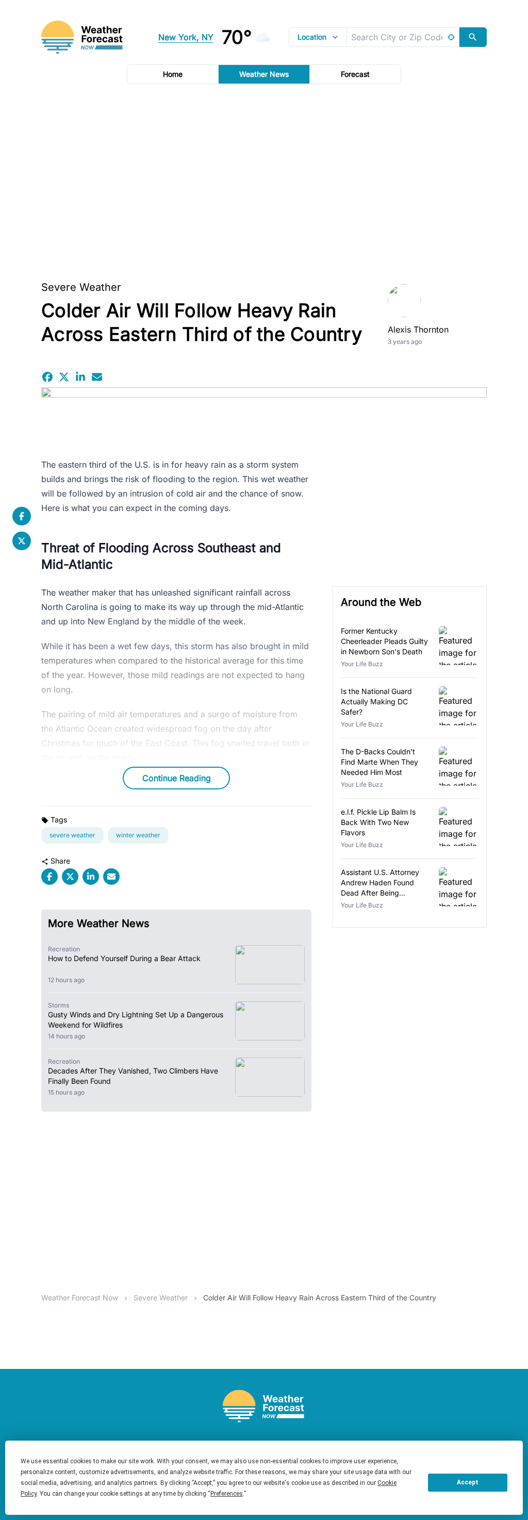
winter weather (138, 835)
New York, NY (185, 37)
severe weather (72, 835)
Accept (467, 1482)
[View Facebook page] (21, 516)
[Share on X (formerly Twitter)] (64, 377)
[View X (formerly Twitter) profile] (21, 541)
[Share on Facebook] (47, 377)
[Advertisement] (264, 179)
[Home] (264, 1406)
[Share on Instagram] (80, 377)
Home (173, 74)
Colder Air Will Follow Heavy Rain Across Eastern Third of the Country (319, 1297)
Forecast (355, 74)
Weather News (264, 74)
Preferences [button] (226, 1493)
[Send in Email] (97, 377)
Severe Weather (81, 287)
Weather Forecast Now (79, 1297)
